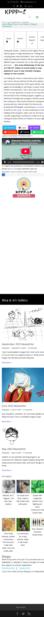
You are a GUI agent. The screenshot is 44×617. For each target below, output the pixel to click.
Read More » (7, 362)
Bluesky (11, 127)
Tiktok (26, 132)
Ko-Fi (13, 169)
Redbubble (8, 568)
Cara (23, 127)
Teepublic (24, 568)
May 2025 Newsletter (14, 449)
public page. (17, 110)
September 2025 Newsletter (18, 344)
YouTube (11, 132)
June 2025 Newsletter (14, 406)
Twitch (35, 127)
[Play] (5, 162)
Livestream (7, 26)
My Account (20, 607)
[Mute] (42, 162)
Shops (33, 24)
